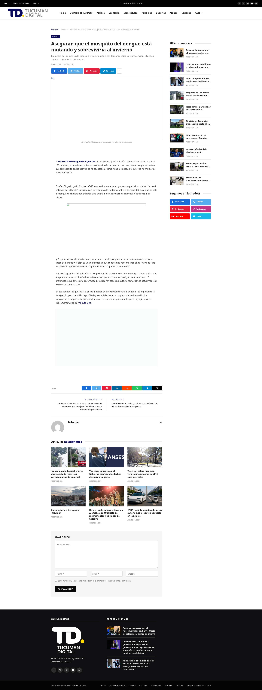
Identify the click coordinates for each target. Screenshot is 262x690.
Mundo (174, 12)
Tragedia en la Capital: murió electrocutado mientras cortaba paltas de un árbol (67, 474)
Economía (114, 12)
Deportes (161, 12)
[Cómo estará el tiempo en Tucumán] (68, 496)
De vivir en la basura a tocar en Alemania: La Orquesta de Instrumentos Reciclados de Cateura (106, 514)
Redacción (73, 422)
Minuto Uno (85, 302)
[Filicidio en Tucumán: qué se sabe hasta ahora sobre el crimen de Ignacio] (177, 123)
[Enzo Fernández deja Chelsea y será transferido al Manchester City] (177, 152)
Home (62, 12)
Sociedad (186, 12)
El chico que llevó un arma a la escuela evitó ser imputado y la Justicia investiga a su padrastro (198, 165)
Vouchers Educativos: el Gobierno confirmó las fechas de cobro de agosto (105, 474)
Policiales (147, 12)
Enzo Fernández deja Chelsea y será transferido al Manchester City (196, 151)
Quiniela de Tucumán (20, 3)
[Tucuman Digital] (28, 13)
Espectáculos (130, 12)
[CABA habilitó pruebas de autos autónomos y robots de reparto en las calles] (144, 496)
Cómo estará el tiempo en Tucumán (65, 511)
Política (100, 12)
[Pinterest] (41, 178)
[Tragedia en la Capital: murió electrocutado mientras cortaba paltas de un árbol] (68, 457)
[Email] (41, 192)
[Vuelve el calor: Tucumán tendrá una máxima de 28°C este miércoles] (144, 457)
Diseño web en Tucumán (76, 685)
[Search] (120, 3)
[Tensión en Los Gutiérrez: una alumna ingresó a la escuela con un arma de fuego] (177, 180)
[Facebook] (41, 157)
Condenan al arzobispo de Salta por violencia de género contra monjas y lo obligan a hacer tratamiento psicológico (79, 406)
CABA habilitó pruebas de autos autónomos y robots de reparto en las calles (144, 513)
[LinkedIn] (41, 171)
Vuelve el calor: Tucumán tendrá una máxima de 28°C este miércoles (142, 474)
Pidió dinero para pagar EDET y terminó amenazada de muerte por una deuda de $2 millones (198, 108)
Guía (197, 12)
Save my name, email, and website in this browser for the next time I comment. (94, 580)
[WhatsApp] (41, 185)
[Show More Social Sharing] (119, 71)
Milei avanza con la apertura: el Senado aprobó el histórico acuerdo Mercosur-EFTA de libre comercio (198, 137)
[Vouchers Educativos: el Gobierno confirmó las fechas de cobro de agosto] (106, 457)
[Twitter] (41, 164)
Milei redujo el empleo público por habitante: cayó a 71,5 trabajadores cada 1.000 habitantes (198, 80)
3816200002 (65, 661)
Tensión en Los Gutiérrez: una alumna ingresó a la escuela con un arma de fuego (198, 179)
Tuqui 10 (35, 3)
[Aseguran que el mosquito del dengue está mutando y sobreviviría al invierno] (106, 108)
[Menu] (6, 3)
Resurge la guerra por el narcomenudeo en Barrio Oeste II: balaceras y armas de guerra (197, 51)
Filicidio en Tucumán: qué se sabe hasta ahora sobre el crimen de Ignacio (198, 122)
